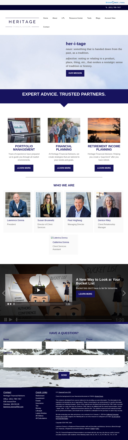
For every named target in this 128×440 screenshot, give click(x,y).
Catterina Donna (61, 242)
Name (6, 339)
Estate (38, 401)
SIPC (97, 428)
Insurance (40, 403)
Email (48, 339)
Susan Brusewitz (46, 220)
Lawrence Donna (15, 220)
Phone (89, 339)
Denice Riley (104, 220)
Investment (40, 398)
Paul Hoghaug (75, 220)
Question (7, 353)
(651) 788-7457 (114, 7)
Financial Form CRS (64, 392)
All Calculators (41, 418)
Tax (37, 406)
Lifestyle (39, 411)
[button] (54, 18)
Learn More (85, 294)
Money (38, 408)
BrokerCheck (99, 396)
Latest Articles (41, 413)
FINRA (92, 428)
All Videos (39, 416)
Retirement (40, 396)
